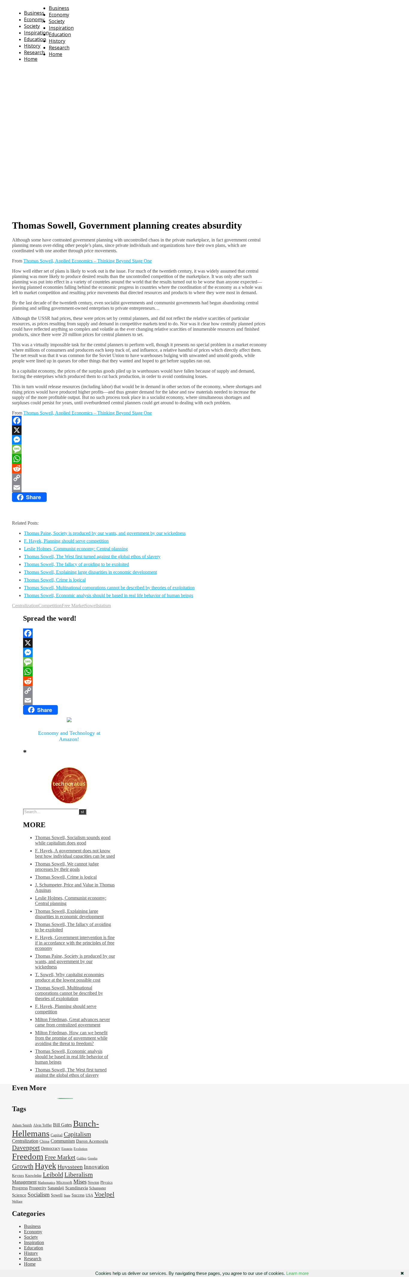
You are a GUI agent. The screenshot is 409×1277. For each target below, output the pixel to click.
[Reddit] (139, 468)
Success (78, 1195)
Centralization (25, 605)
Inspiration (36, 32)
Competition (50, 605)
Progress (20, 1187)
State (67, 1195)
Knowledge (33, 1176)
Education (35, 39)
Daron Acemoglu (92, 1141)
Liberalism (78, 1174)
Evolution (80, 1148)
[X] (139, 430)
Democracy (50, 1148)
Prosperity (37, 1188)
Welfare (17, 1201)
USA (89, 1195)
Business (34, 13)
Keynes (18, 1175)
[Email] (139, 487)
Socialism (39, 1194)
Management (24, 1182)
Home (30, 59)
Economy (34, 19)
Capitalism (77, 1134)
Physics (106, 1182)
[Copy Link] (139, 478)
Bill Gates (62, 1124)
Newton (93, 1183)
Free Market (73, 605)
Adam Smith (22, 1125)
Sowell (91, 605)
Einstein (66, 1148)
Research (34, 52)
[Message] (139, 449)
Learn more (297, 1273)
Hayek (45, 1165)
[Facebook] (139, 420)
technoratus (77, 70)
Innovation (96, 1167)
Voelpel (104, 1194)
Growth (23, 1166)
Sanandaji (56, 1188)
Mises (80, 1182)
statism (104, 605)
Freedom (27, 1156)
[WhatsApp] (139, 459)
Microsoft (64, 1182)
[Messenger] (139, 439)
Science (19, 1195)
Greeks (92, 1158)
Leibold (53, 1174)
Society (32, 26)
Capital (57, 1135)
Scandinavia (76, 1187)
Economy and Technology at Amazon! (69, 736)
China (44, 1141)
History (32, 45)
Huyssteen (70, 1166)
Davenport (26, 1147)
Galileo (82, 1158)
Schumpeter (97, 1188)
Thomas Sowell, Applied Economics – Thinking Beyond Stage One (87, 260)
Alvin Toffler (42, 1125)
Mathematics (46, 1182)
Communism (63, 1141)
